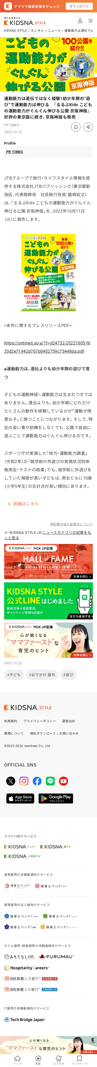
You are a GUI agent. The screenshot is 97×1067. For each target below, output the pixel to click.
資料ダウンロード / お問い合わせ (54, 733)
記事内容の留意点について (73, 524)
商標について (14, 733)
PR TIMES (11, 125)
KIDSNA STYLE (15, 30)
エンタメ (37, 30)
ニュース (54, 30)
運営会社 (68, 721)
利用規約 (10, 721)
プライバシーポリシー (39, 721)
